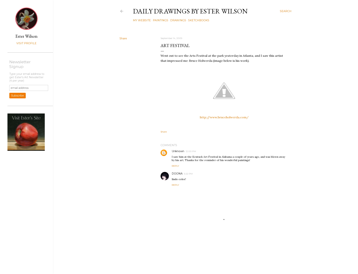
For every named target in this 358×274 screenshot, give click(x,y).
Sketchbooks (198, 20)
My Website (142, 20)
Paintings (160, 20)
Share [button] (123, 38)
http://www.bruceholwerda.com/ (224, 117)
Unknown (178, 151)
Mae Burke (215, 263)
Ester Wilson (26, 36)
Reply (175, 165)
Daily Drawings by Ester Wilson (190, 11)
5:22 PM (188, 173)
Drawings (178, 20)
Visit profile (26, 43)
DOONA (177, 173)
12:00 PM (191, 151)
